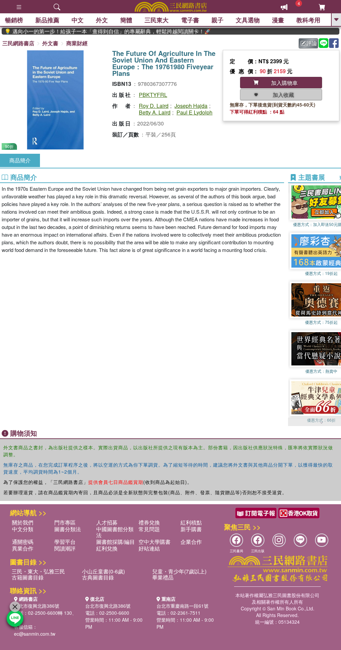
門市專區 (65, 522)
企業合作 (191, 541)
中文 (78, 20)
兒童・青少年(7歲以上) (179, 571)
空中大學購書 (154, 541)
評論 (311, 43)
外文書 (50, 43)
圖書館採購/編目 (115, 541)
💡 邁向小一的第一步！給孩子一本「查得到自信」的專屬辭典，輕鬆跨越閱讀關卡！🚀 (100, 31)
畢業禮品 (162, 577)
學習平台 (65, 541)
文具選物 (248, 20)
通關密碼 (22, 541)
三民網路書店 (18, 43)
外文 (102, 20)
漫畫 (278, 20)
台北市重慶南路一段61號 (182, 605)
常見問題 (149, 529)
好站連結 (149, 548)
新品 (47, 20)
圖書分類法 (67, 529)
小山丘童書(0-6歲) (103, 571)
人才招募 (107, 522)
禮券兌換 (149, 522)
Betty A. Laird (154, 112)
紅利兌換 (107, 548)
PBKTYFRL (153, 95)
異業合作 (22, 548)
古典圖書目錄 (98, 577)
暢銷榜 (14, 20)
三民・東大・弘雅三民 (38, 571)
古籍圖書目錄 (28, 577)
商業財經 (77, 43)
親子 (217, 20)
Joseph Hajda (190, 105)
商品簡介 (20, 160)
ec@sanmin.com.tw (34, 633)
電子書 (190, 20)
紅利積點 (191, 522)
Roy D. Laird (154, 105)
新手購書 (191, 529)
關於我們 (22, 522)
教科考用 (308, 20)
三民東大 (157, 20)
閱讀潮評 (65, 548)
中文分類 (22, 529)
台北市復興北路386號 (36, 605)
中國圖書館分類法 (115, 532)
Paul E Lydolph (194, 112)
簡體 (126, 20)
